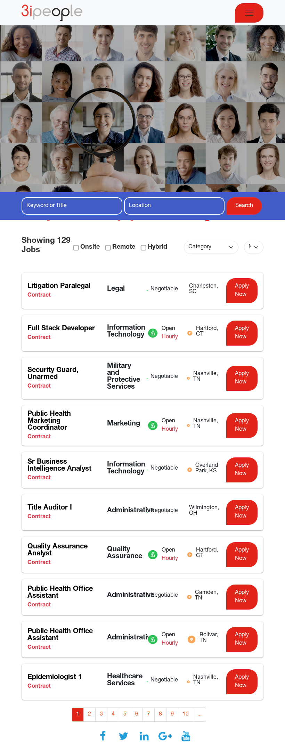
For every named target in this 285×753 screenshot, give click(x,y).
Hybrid (157, 247)
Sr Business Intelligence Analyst (59, 466)
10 (185, 714)
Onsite (90, 247)
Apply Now (242, 291)
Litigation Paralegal (58, 286)
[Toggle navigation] (249, 13)
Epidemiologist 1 (54, 677)
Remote (123, 247)
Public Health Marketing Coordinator (49, 421)
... (199, 714)
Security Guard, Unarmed (53, 374)
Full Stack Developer (61, 328)
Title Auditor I (49, 508)
